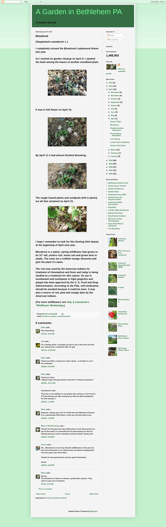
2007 (111, 170)
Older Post (93, 494)
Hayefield (112, 207)
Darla (43, 327)
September (115, 102)
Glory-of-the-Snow (118, 145)
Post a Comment (45, 489)
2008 (111, 167)
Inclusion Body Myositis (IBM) (124, 265)
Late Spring (115, 139)
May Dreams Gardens (117, 216)
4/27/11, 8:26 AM (47, 334)
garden (53, 316)
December (115, 92)
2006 (111, 174)
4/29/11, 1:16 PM (47, 402)
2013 (111, 83)
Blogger (94, 511)
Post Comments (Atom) (56, 498)
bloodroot (46, 316)
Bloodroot (114, 125)
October (114, 99)
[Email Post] (62, 314)
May (113, 115)
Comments (113, 40)
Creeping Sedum (122, 240)
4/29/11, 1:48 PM (47, 418)
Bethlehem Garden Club (118, 183)
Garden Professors (116, 189)
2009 (111, 164)
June (113, 112)
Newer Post (41, 494)
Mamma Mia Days (115, 213)
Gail (42, 341)
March (113, 150)
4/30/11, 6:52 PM (47, 465)
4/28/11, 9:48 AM (47, 366)
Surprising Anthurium (122, 313)
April (113, 119)
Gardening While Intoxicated (115, 203)
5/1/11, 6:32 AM (47, 484)
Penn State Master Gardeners (115, 225)
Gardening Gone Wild (117, 195)
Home (67, 494)
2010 (111, 160)
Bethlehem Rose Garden (123, 337)
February (115, 153)
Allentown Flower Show (123, 349)
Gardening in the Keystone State (115, 198)
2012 (111, 86)
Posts (111, 35)
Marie (43, 358)
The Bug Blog (114, 229)
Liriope (121, 287)
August (114, 105)
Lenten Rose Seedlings (120, 142)
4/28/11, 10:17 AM (48, 383)
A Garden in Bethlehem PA (79, 12)
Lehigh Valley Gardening (118, 210)
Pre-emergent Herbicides (115, 135)
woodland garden (63, 316)
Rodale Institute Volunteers (117, 129)
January (114, 156)
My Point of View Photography (115, 220)
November (115, 95)
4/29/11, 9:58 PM (47, 437)
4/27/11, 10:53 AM (48, 350)
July (113, 109)
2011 (111, 89)
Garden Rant (113, 192)
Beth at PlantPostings (50, 426)
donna (43, 445)
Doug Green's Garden (117, 186)
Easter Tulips (115, 122)
